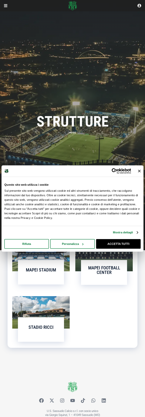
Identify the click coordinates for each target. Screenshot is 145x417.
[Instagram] (62, 400)
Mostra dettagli (123, 232)
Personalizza (70, 243)
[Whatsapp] (93, 400)
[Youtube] (72, 400)
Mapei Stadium (41, 270)
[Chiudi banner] (139, 171)
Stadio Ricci (41, 327)
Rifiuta (26, 243)
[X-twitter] (51, 400)
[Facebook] (41, 400)
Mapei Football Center (104, 270)
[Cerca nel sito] (139, 6)
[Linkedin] (103, 400)
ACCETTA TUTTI (118, 243)
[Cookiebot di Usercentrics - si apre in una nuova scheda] (114, 171)
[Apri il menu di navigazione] (6, 6)
